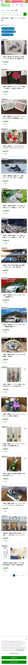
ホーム (3, 10)
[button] (1, 575)
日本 (8, 10)
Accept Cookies (14, 662)
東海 (12, 10)
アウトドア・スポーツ (7, 34)
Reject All (14, 657)
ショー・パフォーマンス (8, 28)
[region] (14, 651)
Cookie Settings (14, 653)
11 (23, 575)
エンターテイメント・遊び (8, 31)
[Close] (26, 639)
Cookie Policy (20, 650)
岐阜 (16, 10)
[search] (25, 14)
